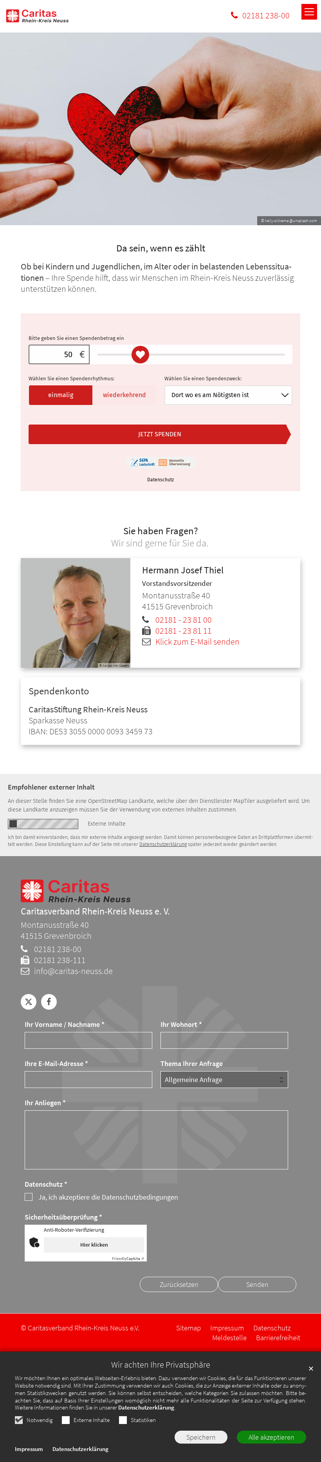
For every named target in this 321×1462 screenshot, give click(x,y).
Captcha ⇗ (128, 1258)
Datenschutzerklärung (146, 1407)
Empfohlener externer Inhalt (51, 787)
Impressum (29, 1449)
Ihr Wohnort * (181, 1024)
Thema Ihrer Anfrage (191, 1063)
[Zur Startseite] (37, 15)
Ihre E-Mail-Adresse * (56, 1063)
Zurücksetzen (179, 1284)
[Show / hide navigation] (309, 12)
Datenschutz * (46, 1184)
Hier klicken (94, 1244)
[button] (28, 1002)
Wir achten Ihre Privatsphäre (160, 1364)
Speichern (201, 1437)
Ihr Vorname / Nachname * (65, 1024)
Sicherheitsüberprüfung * (63, 1217)
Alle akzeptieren (271, 1437)
